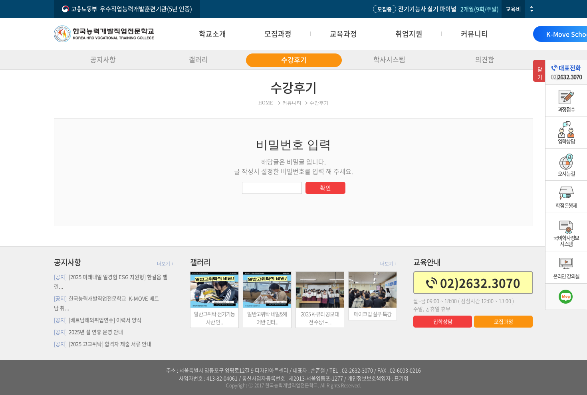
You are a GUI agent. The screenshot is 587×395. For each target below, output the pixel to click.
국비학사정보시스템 (566, 241)
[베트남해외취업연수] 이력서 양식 (97, 320)
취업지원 (408, 33)
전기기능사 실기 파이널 (416, 8)
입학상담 (442, 321)
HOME (265, 103)
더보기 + (165, 263)
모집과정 (278, 33)
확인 (325, 188)
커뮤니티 (474, 33)
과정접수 (566, 109)
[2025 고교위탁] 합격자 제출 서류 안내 (102, 344)
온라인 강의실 (566, 276)
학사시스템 (389, 59)
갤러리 (198, 59)
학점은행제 (566, 205)
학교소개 (212, 33)
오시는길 (566, 173)
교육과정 (343, 33)
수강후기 (294, 60)
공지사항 (103, 59)
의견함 (484, 59)
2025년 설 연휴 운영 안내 (88, 332)
